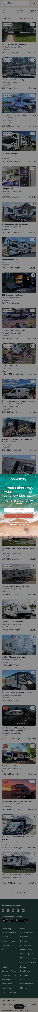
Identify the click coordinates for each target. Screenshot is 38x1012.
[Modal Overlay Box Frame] (19, 506)
